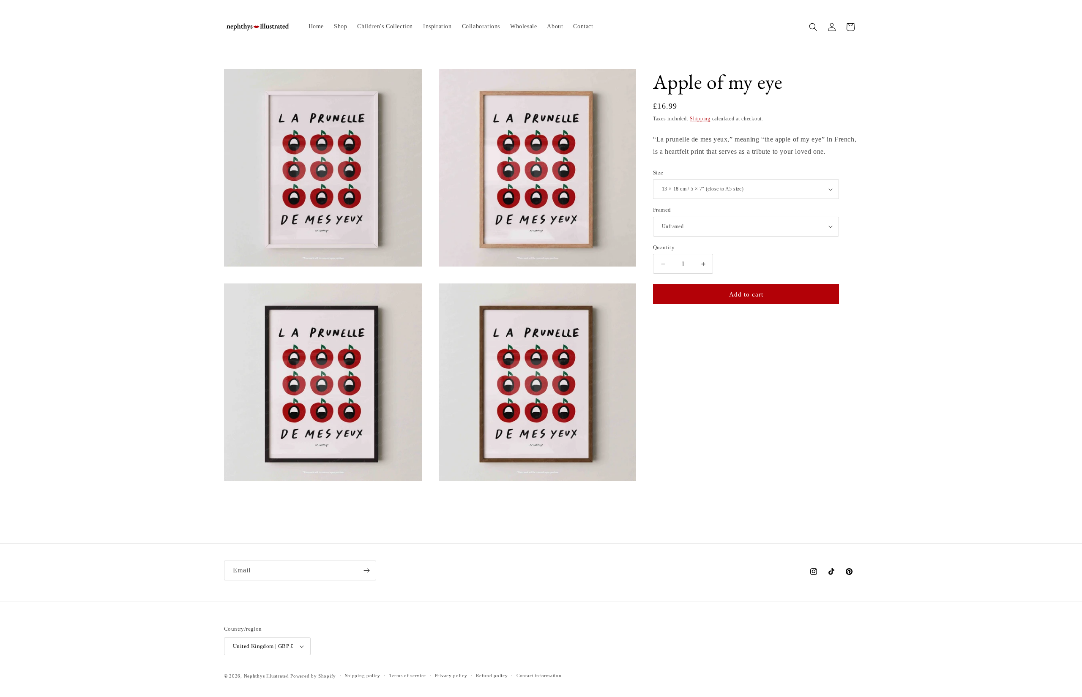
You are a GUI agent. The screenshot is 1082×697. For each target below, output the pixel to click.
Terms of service (407, 675)
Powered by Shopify (313, 675)
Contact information (538, 675)
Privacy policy (451, 675)
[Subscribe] (366, 570)
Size (658, 172)
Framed (662, 210)
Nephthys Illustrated (266, 675)
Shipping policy (363, 675)
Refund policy (492, 675)
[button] (813, 27)
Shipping (700, 119)
